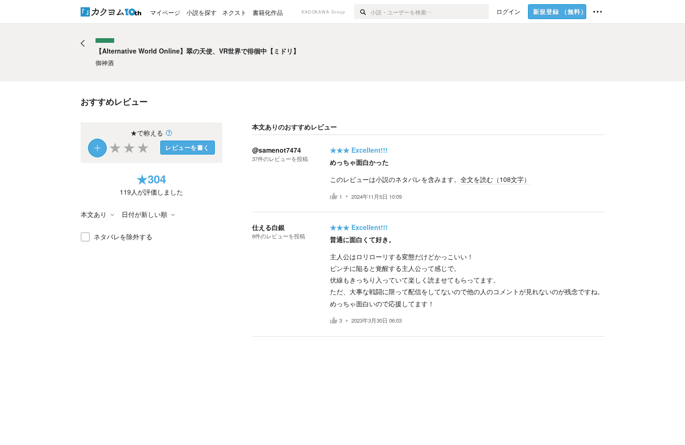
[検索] (362, 11)
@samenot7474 (276, 150)
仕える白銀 (268, 227)
